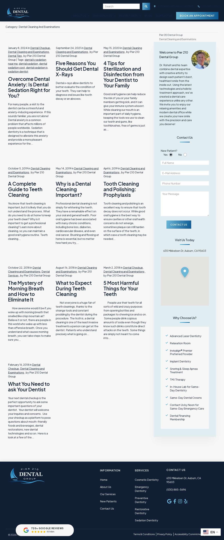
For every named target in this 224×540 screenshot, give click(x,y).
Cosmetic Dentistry (147, 479)
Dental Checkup (40, 48)
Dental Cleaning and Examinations (28, 52)
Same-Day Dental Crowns (186, 397)
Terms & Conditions (144, 534)
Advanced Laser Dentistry (185, 336)
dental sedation (28, 63)
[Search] (146, 6)
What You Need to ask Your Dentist (29, 387)
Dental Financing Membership (180, 417)
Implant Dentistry (180, 361)
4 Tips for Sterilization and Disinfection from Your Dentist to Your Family (123, 74)
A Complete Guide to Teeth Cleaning (25, 189)
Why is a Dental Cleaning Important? (73, 189)
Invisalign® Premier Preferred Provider (181, 352)
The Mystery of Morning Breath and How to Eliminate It (26, 291)
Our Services (102, 15)
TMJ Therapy (177, 379)
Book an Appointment (197, 15)
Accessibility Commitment (189, 534)
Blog (148, 15)
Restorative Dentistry (142, 511)
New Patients (128, 15)
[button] (185, 273)
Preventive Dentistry (141, 500)
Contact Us (164, 15)
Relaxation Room (180, 343)
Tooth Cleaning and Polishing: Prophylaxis (121, 189)
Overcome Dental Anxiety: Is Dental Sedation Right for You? (29, 87)
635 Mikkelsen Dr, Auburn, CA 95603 (175, 6)
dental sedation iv (36, 67)
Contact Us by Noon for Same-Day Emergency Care (187, 406)
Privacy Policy (164, 534)
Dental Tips (15, 55)
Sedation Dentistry (146, 520)
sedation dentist (18, 71)
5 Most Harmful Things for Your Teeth (121, 288)
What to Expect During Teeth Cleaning (74, 288)
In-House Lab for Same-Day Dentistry (184, 388)
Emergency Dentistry (142, 489)
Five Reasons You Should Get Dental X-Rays (77, 68)
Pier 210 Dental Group (171, 34)
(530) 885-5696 (176, 489)
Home (103, 479)
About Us (79, 15)
